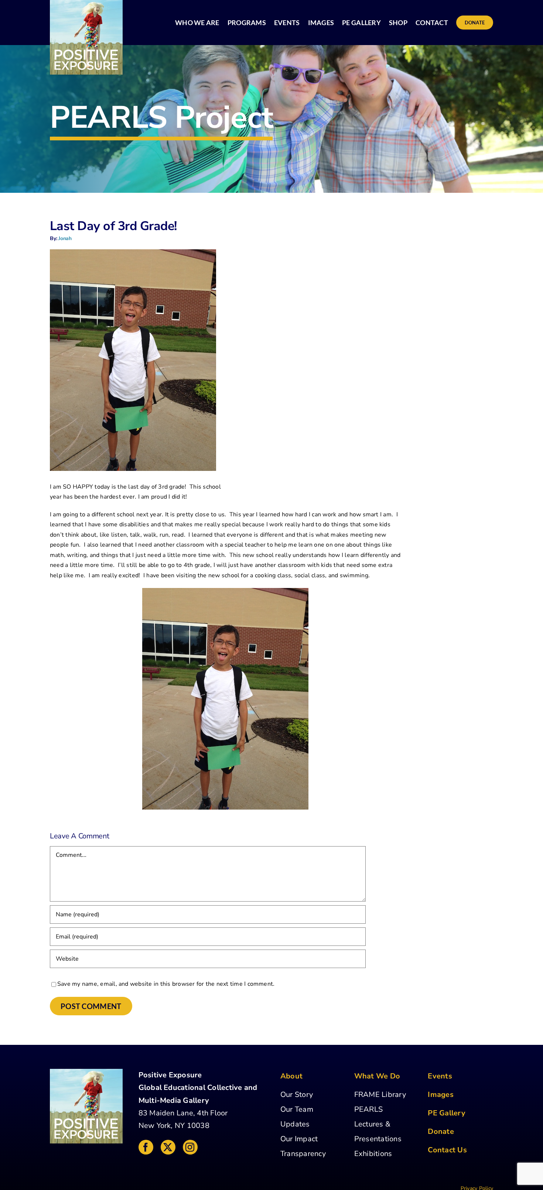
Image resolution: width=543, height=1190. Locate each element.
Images (440, 1095)
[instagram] (190, 1147)
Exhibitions (373, 1154)
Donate (441, 1131)
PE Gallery (446, 1113)
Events (440, 1076)
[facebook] (146, 1147)
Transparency (303, 1154)
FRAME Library (380, 1095)
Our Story (296, 1095)
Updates (295, 1124)
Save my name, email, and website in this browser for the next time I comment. (165, 984)
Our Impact (299, 1139)
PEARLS (368, 1109)
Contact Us (447, 1150)
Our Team (296, 1109)
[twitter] (168, 1147)
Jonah (65, 238)
